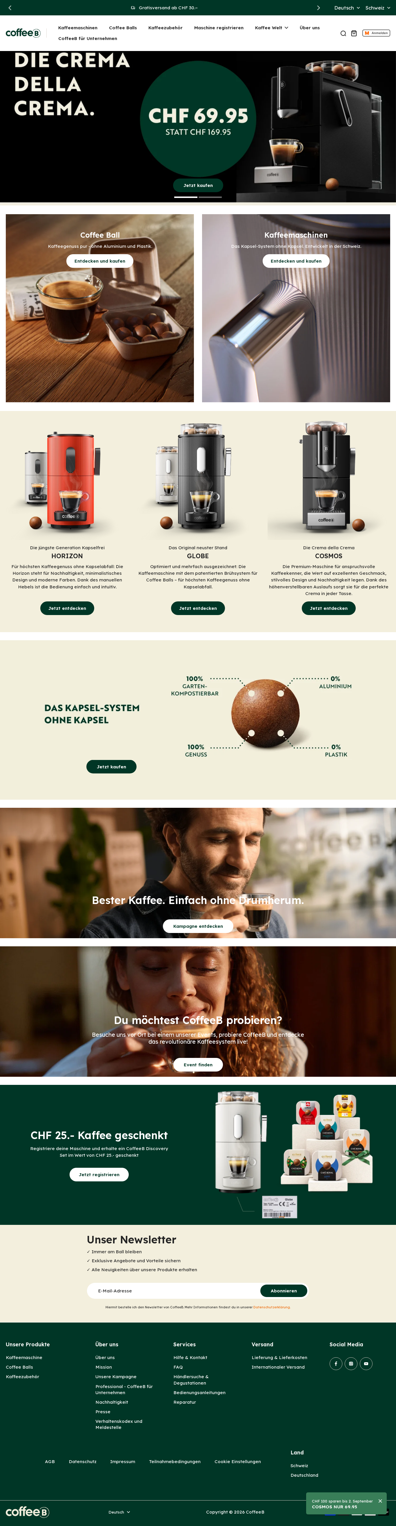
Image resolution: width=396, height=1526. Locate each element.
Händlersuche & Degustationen (191, 1379)
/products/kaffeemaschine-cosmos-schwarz (49, 54)
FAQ (178, 1367)
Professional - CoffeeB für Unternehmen (124, 1389)
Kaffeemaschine (24, 1357)
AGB (50, 1461)
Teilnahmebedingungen (175, 1461)
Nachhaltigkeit (111, 1402)
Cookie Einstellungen (238, 1461)
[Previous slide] (10, 8)
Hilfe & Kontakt (190, 1357)
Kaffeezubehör (22, 1376)
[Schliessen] (380, 1501)
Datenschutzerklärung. (271, 1307)
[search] (343, 33)
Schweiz (299, 1465)
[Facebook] (336, 1363)
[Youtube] (366, 1363)
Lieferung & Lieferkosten (279, 1357)
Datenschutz (83, 1461)
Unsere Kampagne (116, 1376)
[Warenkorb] (353, 33)
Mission (103, 1367)
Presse (102, 1411)
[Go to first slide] (318, 8)
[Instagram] (351, 1363)
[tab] (185, 198)
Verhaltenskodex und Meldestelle (118, 1424)
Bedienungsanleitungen (199, 1392)
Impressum (122, 1461)
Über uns (105, 1357)
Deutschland (304, 1475)
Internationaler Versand (278, 1367)
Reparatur (184, 1402)
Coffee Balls (19, 1367)
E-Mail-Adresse (115, 1291)
